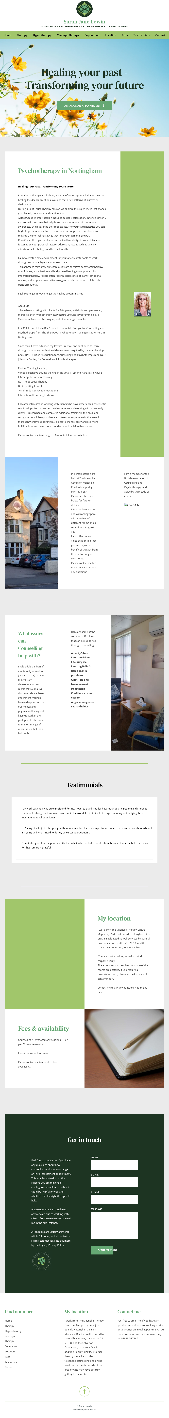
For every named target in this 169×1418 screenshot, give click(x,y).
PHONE (95, 1191)
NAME (94, 1157)
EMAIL (95, 1174)
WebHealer (90, 1409)
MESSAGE (96, 1209)
